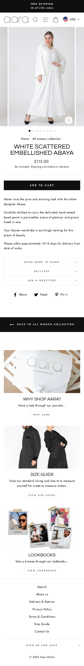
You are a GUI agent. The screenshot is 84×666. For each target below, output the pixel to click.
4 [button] (41, 131)
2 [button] (34, 131)
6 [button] (48, 131)
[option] (42, 6)
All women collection (46, 138)
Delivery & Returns (41, 601)
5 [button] (44, 131)
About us (42, 594)
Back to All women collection (45, 324)
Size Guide (42, 624)
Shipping (36, 166)
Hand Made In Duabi (42, 262)
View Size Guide (42, 495)
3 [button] (37, 131)
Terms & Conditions (42, 616)
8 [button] (55, 131)
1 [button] (30, 131)
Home (25, 138)
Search (42, 587)
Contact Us (42, 631)
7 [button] (52, 131)
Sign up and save (42, 645)
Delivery (42, 271)
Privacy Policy (42, 609)
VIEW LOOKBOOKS (42, 570)
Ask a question (42, 280)
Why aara (42, 414)
